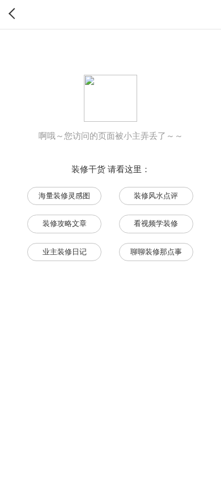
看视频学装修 (156, 223)
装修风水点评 (156, 195)
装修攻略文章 (64, 223)
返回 (14, 13)
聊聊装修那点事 (156, 251)
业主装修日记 (64, 251)
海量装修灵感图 (64, 195)
